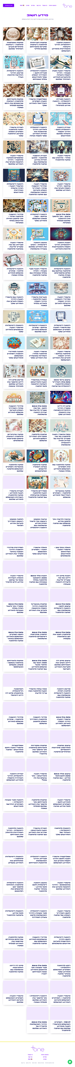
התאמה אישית (52, 5)
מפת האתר (34, 1062)
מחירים (33, 5)
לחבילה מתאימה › (9, 5)
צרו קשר (23, 1062)
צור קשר (38, 5)
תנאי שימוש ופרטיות (49, 1062)
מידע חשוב (28, 1062)
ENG (21, 5)
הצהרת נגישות (41, 1062)
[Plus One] (67, 5)
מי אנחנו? (44, 5)
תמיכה (27, 5)
